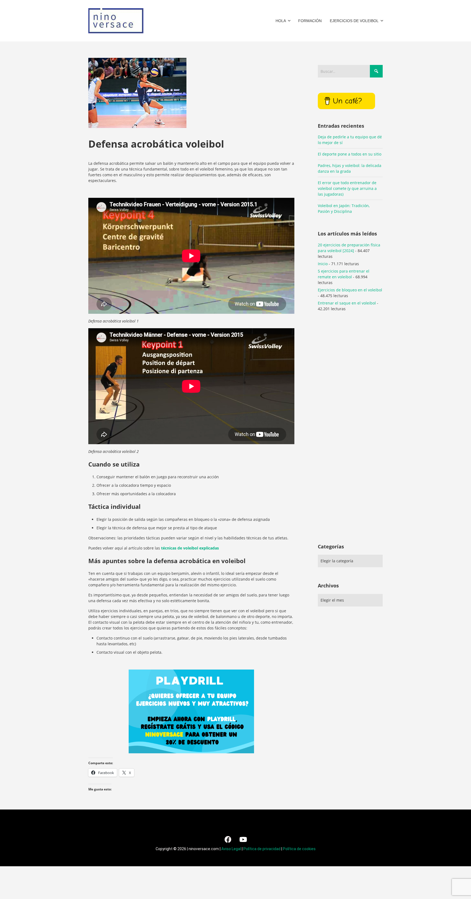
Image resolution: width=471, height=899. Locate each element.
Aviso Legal (231, 849)
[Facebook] (228, 839)
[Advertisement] (350, 434)
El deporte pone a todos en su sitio (349, 154)
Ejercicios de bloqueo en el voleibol (350, 289)
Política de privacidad (261, 849)
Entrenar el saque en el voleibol (347, 303)
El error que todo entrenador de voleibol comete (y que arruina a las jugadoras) (347, 188)
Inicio (323, 263)
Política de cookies (299, 849)
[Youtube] (243, 839)
